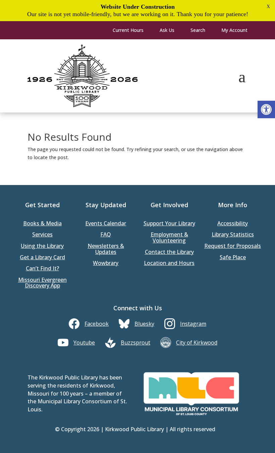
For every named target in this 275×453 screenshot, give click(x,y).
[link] (266, 109)
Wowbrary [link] (105, 263)
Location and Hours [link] (169, 263)
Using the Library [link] (42, 246)
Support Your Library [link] (169, 224)
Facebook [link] (97, 323)
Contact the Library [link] (169, 252)
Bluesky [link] (144, 323)
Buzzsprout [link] (135, 342)
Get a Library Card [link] (42, 258)
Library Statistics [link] (233, 235)
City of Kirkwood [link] (196, 342)
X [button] (268, 6)
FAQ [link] (105, 235)
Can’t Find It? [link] (42, 269)
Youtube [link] (84, 342)
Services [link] (42, 235)
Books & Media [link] (42, 224)
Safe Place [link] (233, 258)
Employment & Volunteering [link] (169, 238)
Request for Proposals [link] (232, 246)
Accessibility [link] (232, 224)
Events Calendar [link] (105, 224)
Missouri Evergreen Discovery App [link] (42, 283)
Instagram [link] (193, 323)
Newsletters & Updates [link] (106, 249)
